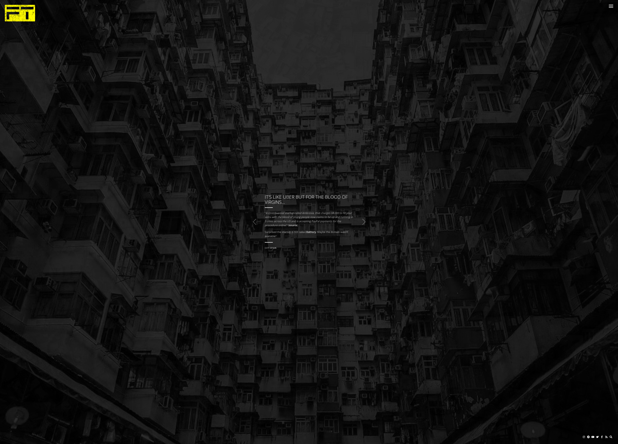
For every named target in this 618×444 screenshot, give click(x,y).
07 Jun (273, 247)
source (293, 225)
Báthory (311, 232)
